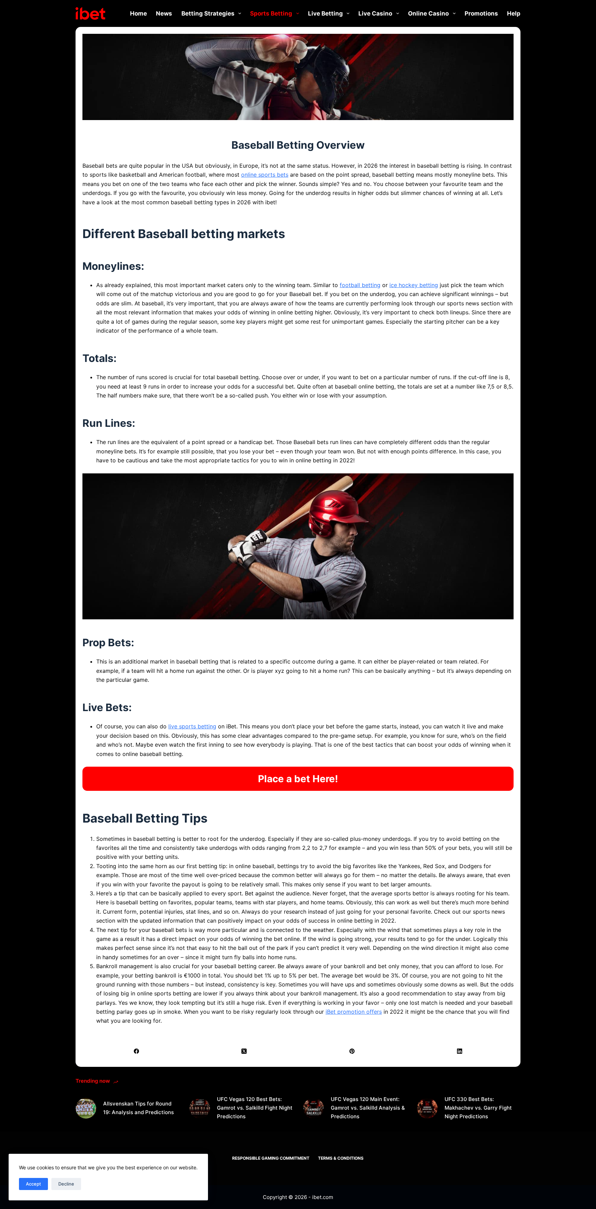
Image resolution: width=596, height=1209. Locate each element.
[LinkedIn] (460, 1051)
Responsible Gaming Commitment (270, 1158)
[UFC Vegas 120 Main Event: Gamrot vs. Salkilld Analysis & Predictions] (313, 1108)
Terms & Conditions (341, 1158)
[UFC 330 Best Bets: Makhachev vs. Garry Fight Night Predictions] (427, 1108)
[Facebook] (136, 1051)
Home (138, 13)
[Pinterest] (352, 1051)
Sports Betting (271, 13)
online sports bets (264, 174)
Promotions (481, 13)
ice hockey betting (413, 285)
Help (513, 13)
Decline (66, 1184)
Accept (33, 1184)
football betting (360, 285)
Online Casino (428, 13)
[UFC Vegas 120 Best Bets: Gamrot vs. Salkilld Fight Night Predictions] (199, 1108)
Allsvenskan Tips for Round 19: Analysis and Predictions (138, 1107)
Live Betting (325, 13)
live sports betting (192, 726)
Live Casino (375, 13)
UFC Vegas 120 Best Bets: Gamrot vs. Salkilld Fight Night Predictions (254, 1108)
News (164, 13)
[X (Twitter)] (244, 1051)
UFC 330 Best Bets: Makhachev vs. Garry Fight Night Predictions (478, 1108)
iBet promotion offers (354, 1011)
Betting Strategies (208, 13)
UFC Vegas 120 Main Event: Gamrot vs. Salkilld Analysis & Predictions (368, 1108)
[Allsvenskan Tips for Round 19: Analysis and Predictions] (86, 1108)
